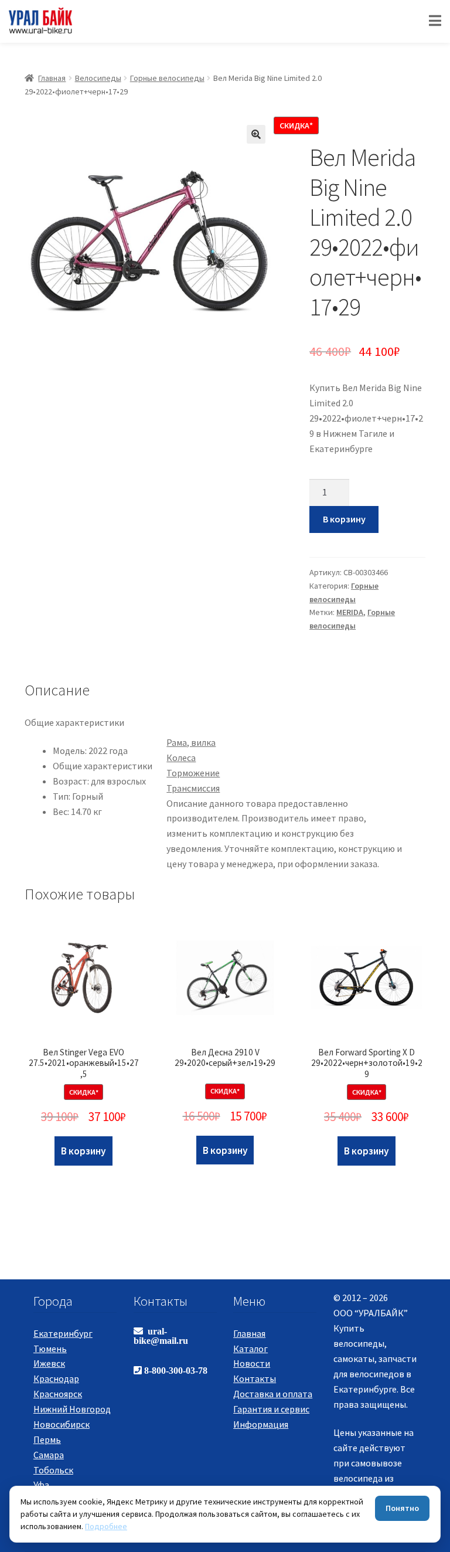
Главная (52, 78)
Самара (48, 1455)
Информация (260, 1424)
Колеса (181, 757)
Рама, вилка (191, 742)
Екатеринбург (63, 1333)
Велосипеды (98, 78)
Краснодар (56, 1378)
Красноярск (57, 1394)
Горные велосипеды (167, 78)
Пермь (47, 1439)
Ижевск (49, 1363)
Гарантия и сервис (271, 1409)
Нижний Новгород (72, 1409)
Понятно (402, 1508)
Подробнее (106, 1526)
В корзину (344, 519)
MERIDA (349, 612)
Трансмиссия (193, 788)
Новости (251, 1363)
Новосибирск (61, 1424)
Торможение (193, 773)
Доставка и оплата (272, 1394)
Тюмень (50, 1348)
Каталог (250, 1348)
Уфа (41, 1484)
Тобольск (53, 1470)
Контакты (254, 1378)
